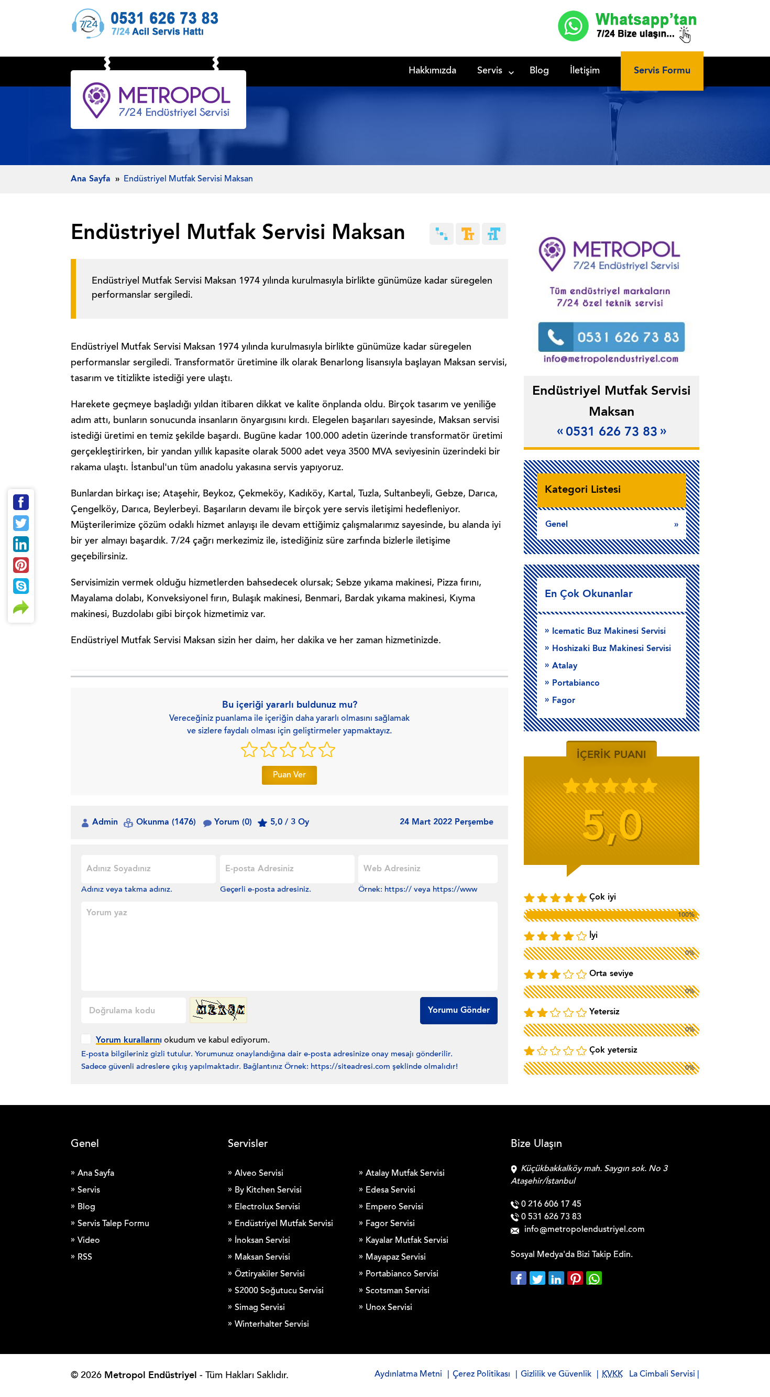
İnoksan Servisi (262, 1241)
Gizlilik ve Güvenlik (556, 1374)
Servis (489, 71)
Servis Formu (662, 70)
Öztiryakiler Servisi (270, 1274)
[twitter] (539, 1278)
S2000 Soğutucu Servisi (279, 1291)
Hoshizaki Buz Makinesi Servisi (611, 649)
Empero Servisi (394, 1207)
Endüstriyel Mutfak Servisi (284, 1224)
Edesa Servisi (390, 1190)
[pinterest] (576, 1278)
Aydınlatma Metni (408, 1374)
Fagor (563, 701)
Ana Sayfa (96, 1173)
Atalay (564, 666)
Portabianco (576, 683)
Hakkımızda (432, 71)
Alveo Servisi (259, 1173)
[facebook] (520, 1278)
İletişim (585, 71)
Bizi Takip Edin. (605, 1255)
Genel (556, 525)
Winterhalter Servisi (272, 1324)
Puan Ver (289, 775)
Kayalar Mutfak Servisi (407, 1241)
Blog (539, 71)
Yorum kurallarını (129, 1040)
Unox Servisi (389, 1308)
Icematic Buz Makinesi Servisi (609, 631)
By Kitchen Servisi (268, 1190)
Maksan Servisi (262, 1257)
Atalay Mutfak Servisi (405, 1173)
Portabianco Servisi (402, 1274)
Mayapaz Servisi (396, 1257)
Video (89, 1241)
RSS (85, 1257)
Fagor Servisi (390, 1224)
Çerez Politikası (481, 1374)
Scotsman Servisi (398, 1291)
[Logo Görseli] (158, 102)
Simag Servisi (260, 1308)
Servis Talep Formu (113, 1224)
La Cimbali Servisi (662, 1374)
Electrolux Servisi (267, 1207)
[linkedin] (557, 1278)
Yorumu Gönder (459, 1010)
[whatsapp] (594, 1278)
